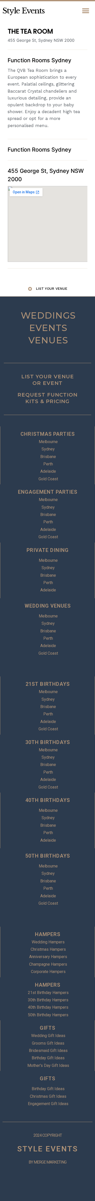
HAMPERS (47, 934)
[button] (85, 10)
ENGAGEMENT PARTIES (47, 492)
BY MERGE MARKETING (47, 1162)
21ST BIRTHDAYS (48, 684)
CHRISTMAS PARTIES (48, 434)
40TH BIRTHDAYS (47, 800)
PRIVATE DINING (48, 550)
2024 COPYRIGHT (47, 1135)
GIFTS (47, 1028)
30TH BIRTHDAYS (47, 742)
